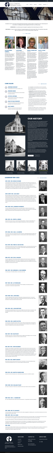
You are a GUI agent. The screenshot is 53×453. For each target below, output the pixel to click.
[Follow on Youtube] (47, 1)
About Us (31, 4)
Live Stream (19, 439)
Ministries (40, 4)
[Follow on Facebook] (46, 1)
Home (27, 4)
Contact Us (44, 4)
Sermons (35, 4)
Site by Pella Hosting (7, 452)
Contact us (13, 15)
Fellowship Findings (20, 446)
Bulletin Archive (20, 444)
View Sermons (31, 155)
